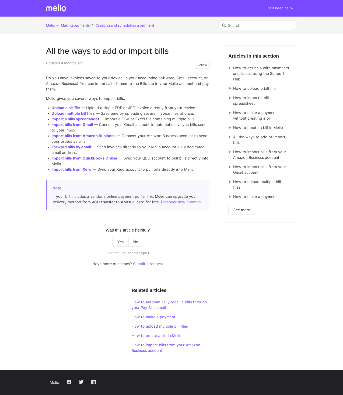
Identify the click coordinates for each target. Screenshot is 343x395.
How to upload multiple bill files (160, 326)
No (135, 241)
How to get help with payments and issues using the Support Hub (261, 73)
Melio (50, 25)
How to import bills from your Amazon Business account (166, 348)
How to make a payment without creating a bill (255, 115)
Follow (202, 65)
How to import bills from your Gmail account (259, 169)
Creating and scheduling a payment (125, 25)
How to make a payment (153, 317)
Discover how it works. (181, 202)
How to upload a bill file (254, 88)
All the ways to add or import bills (259, 140)
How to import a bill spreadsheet (251, 100)
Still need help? (281, 8)
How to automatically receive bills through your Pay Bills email (169, 305)
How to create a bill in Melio (157, 335)
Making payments (75, 25)
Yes (120, 241)
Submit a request (148, 263)
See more (241, 210)
